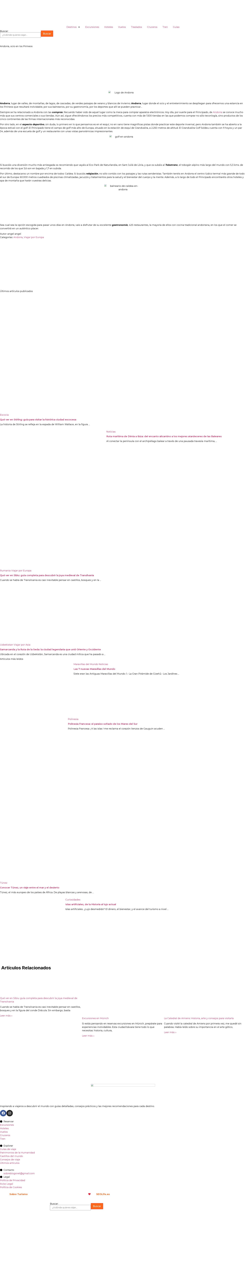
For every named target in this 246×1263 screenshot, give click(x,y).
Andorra (217, 112)
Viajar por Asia (22, 644)
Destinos (71, 27)
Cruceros (152, 27)
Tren (165, 27)
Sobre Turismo (18, 1194)
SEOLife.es (103, 1194)
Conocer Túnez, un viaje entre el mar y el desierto (29, 887)
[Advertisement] (77, 69)
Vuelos (122, 27)
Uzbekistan (6, 644)
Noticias (111, 431)
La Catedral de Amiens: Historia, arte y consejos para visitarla (199, 1018)
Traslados (136, 27)
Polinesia (73, 719)
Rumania (5, 570)
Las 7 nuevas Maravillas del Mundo (94, 669)
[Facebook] (3, 1113)
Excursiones (92, 27)
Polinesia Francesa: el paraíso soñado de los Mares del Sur (102, 724)
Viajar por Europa (34, 237)
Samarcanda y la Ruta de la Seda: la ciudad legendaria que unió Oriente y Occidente (50, 649)
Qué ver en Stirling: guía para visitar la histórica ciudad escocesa (38, 419)
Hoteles (108, 27)
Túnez (3, 882)
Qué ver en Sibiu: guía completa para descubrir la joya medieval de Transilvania (47, 575)
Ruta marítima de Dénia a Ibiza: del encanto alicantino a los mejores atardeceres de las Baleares (164, 436)
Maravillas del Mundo (86, 664)
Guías (176, 27)
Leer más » (6, 1015)
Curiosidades (72, 899)
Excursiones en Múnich (95, 1018)
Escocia (4, 414)
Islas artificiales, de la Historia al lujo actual (90, 904)
